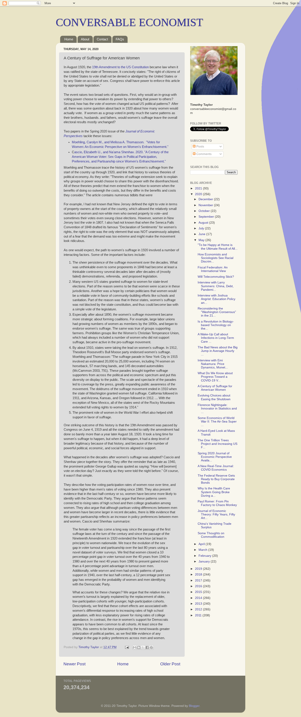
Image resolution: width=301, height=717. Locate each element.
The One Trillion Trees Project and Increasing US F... (217, 444)
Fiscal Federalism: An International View (213, 269)
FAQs (120, 39)
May (202, 240)
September (207, 216)
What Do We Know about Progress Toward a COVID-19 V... (215, 377)
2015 (199, 592)
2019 (199, 568)
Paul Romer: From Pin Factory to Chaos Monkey (217, 503)
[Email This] (134, 647)
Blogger (194, 706)
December (206, 199)
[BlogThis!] (139, 647)
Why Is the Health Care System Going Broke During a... (214, 492)
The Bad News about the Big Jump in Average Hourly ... (218, 351)
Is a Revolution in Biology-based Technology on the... (216, 325)
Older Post (170, 664)
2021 (199, 188)
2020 (199, 194)
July (202, 228)
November (206, 205)
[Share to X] (143, 647)
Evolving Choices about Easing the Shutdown (214, 397)
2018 (199, 574)
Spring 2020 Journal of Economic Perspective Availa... (215, 457)
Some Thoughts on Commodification (211, 535)
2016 (199, 586)
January (205, 561)
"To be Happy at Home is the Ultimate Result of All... (218, 246)
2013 (199, 603)
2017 (199, 580)
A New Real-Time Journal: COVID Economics (216, 467)
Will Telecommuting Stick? (216, 276)
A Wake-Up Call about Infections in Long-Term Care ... (216, 338)
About (85, 39)
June (202, 234)
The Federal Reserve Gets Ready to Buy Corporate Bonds (216, 479)
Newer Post (74, 664)
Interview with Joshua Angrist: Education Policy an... (216, 299)
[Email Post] (126, 647)
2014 (199, 598)
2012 (199, 609)
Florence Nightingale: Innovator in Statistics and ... (217, 408)
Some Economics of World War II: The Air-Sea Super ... (217, 421)
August (204, 222)
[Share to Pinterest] (151, 647)
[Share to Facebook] (147, 647)
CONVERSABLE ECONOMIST (129, 22)
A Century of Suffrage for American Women (215, 388)
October (205, 211)
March (203, 549)
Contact (102, 39)
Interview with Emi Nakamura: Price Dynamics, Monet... (213, 364)
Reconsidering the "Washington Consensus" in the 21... (217, 312)
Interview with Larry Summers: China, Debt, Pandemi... (216, 286)
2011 (199, 615)
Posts (199, 146)
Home (68, 39)
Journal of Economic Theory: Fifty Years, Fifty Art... (216, 514)
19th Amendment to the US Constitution (120, 67)
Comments (203, 154)
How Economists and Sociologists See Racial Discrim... (215, 258)
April (202, 544)
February (205, 555)
